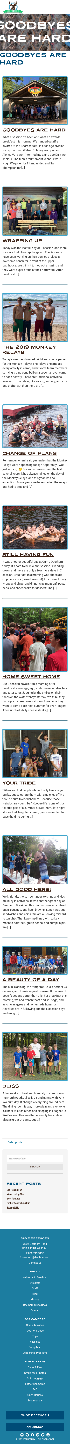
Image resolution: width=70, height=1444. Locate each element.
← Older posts (13, 1142)
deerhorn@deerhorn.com (36, 1257)
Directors (35, 1282)
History (35, 1299)
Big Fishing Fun (14, 1190)
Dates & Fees (35, 1367)
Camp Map (35, 1347)
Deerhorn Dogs (35, 1330)
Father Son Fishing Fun (18, 1203)
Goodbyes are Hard (34, 129)
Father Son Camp (35, 1384)
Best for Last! (14, 1198)
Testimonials (35, 1400)
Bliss (10, 1085)
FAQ (35, 1389)
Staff (35, 1288)
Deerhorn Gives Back (35, 1305)
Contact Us (35, 1262)
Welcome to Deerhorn (35, 1277)
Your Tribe (19, 782)
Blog (35, 1293)
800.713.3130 (36, 1253)
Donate (35, 1310)
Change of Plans (29, 453)
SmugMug (35, 1427)
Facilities (35, 1341)
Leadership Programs (35, 1352)
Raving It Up (13, 1207)
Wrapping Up (22, 240)
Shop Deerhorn (35, 1415)
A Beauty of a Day (30, 979)
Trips (35, 1336)
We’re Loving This (15, 1194)
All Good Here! (26, 889)
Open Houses (35, 1395)
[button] (65, 7)
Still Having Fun (28, 554)
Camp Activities (35, 1325)
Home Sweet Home (31, 676)
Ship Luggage (35, 1378)
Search (35, 1166)
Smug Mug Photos (35, 1372)
